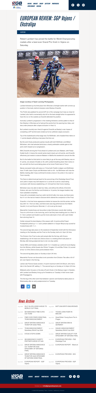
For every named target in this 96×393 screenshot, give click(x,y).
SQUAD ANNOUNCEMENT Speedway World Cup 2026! (61, 329)
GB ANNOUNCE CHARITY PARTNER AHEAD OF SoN (30, 340)
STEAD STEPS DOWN (29, 334)
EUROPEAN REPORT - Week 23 (63, 345)
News (29, 4)
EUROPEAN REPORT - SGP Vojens (31, 362)
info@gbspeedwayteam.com (52, 386)
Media (38, 6)
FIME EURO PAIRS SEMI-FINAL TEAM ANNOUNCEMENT (32, 318)
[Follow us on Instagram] (84, 5)
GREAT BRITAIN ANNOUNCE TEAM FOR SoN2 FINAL (31, 324)
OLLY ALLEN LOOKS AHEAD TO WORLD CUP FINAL (32, 307)
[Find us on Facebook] (73, 5)
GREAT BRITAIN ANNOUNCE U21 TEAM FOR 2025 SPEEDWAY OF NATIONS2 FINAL (31, 348)
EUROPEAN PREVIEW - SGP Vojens (62, 362)
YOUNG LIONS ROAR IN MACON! (60, 313)
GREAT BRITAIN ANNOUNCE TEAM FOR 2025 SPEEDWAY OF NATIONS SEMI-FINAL (31, 356)
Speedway (31, 6)
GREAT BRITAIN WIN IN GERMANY (60, 324)
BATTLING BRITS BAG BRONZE (63, 306)
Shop (41, 4)
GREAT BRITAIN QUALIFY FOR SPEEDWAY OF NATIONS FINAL (63, 335)
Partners (55, 4)
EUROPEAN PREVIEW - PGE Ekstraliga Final (62, 340)
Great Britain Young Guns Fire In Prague (63, 318)
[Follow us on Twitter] (79, 5)
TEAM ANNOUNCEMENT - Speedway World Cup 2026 (30, 329)
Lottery (47, 4)
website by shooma (59, 390)
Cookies (50, 390)
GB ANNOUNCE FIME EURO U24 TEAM (31, 313)
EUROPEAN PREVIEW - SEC (62, 354)
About (35, 4)
